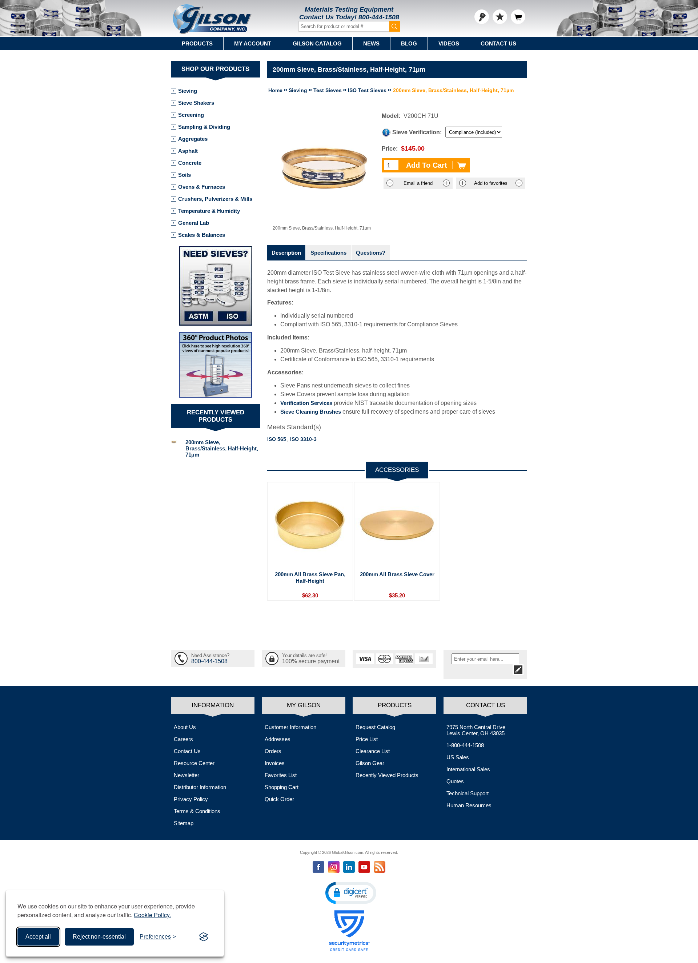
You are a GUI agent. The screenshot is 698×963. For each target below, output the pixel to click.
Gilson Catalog (317, 43)
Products (197, 43)
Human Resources (469, 805)
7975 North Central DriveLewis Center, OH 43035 (475, 730)
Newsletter (186, 775)
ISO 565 (276, 439)
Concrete (189, 163)
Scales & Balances (201, 235)
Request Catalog (375, 727)
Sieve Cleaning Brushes (310, 412)
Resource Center (194, 763)
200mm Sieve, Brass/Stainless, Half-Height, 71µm (221, 448)
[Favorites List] (500, 16)
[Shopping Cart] (518, 16)
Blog (409, 43)
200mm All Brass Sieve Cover (397, 574)
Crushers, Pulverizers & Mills (215, 199)
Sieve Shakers (196, 103)
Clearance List (373, 751)
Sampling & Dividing (204, 127)
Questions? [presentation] (370, 253)
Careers (183, 739)
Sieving (187, 91)
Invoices (275, 763)
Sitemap (183, 823)
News (371, 43)
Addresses (277, 739)
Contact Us (498, 43)
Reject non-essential (99, 937)
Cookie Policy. (152, 915)
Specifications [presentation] (328, 253)
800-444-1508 (378, 17)
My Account (252, 43)
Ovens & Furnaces (201, 187)
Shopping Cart (281, 787)
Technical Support (467, 793)
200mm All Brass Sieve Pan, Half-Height (310, 577)
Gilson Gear (370, 763)
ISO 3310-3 (303, 439)
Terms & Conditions (197, 811)
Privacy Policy (191, 799)
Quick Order (279, 799)
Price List (367, 739)
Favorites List (281, 775)
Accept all (38, 937)
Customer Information (290, 727)
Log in (481, 16)
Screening (191, 115)
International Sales (468, 769)
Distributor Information (200, 787)
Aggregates (193, 139)
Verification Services (306, 403)
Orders (273, 751)
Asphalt (188, 151)
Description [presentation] (286, 253)
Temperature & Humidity (209, 211)
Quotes (455, 781)
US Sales (457, 757)
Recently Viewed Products (387, 775)
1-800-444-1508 (465, 745)
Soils (184, 175)
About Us (185, 727)
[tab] (286, 252)
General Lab (193, 223)
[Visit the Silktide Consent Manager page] (203, 937)
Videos (448, 43)
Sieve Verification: (417, 132)
